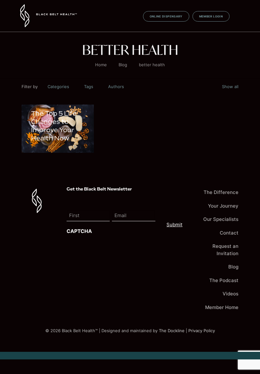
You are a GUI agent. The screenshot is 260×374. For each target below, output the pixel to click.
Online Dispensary (166, 16)
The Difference (221, 192)
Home (101, 64)
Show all (230, 86)
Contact (229, 233)
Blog (123, 64)
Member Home (221, 307)
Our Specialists (220, 219)
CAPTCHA (79, 231)
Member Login (211, 16)
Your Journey (223, 206)
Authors (116, 86)
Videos (230, 294)
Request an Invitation (225, 249)
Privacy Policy (201, 330)
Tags (88, 86)
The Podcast (223, 280)
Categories (58, 86)
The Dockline (172, 330)
